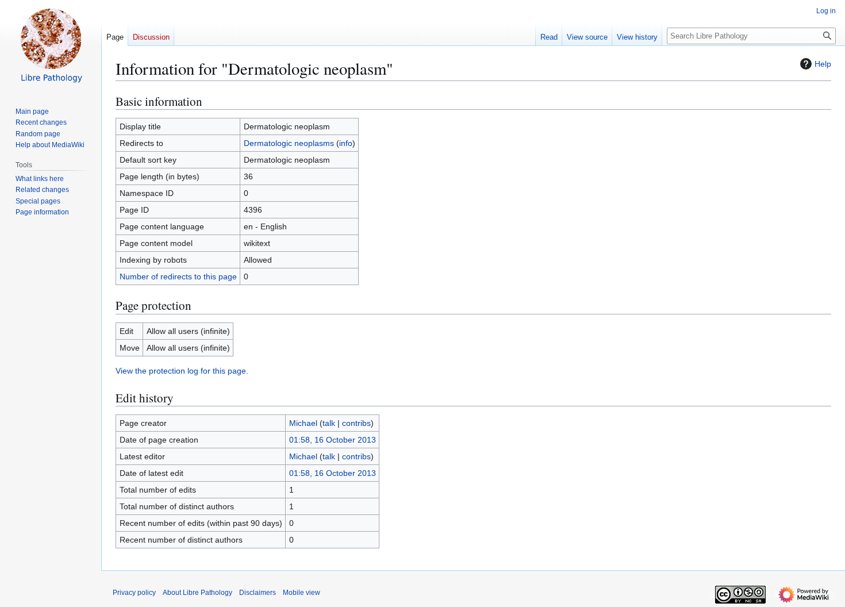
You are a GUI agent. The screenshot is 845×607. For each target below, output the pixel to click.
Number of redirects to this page (178, 276)
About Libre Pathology (197, 593)
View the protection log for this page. (182, 370)
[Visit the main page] (51, 46)
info (345, 143)
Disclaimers (257, 593)
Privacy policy (134, 593)
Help (823, 63)
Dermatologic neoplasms (289, 143)
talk (328, 423)
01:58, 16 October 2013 (332, 439)
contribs (356, 423)
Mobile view (301, 593)
